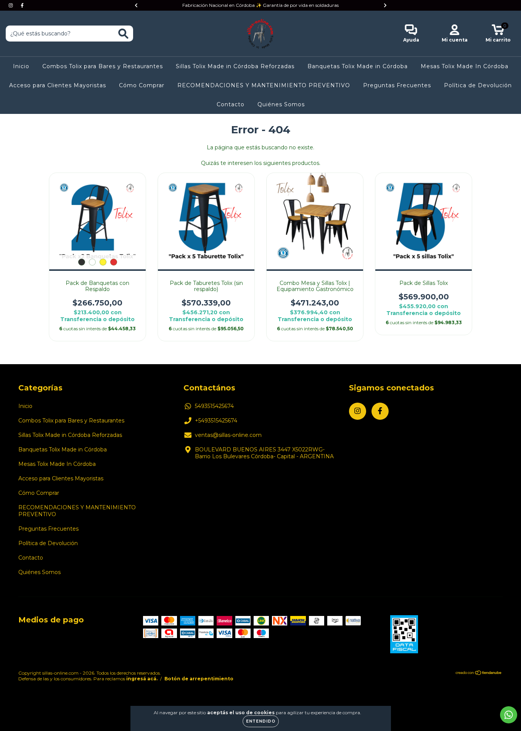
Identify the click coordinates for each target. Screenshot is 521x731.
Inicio (21, 66)
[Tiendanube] (479, 673)
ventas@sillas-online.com (228, 435)
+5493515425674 (216, 420)
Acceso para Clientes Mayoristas (57, 85)
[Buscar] (123, 34)
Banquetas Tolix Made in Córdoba (357, 66)
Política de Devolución (478, 85)
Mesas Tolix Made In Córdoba (464, 66)
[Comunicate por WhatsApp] (508, 714)
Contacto (230, 104)
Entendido (260, 721)
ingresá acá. (142, 678)
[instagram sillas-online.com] (11, 5)
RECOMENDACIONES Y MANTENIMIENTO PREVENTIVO (263, 85)
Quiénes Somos (281, 104)
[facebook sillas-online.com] (22, 5)
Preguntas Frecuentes (397, 85)
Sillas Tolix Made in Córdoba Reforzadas (235, 66)
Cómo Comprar (141, 85)
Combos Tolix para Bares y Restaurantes (102, 66)
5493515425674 (214, 406)
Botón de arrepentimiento (198, 678)
